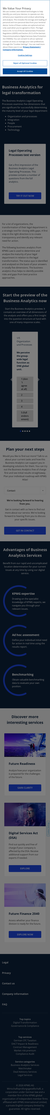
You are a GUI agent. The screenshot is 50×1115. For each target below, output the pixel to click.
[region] (25, 38)
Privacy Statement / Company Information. (22, 48)
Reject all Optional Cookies (25, 63)
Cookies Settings (25, 55)
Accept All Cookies (25, 71)
